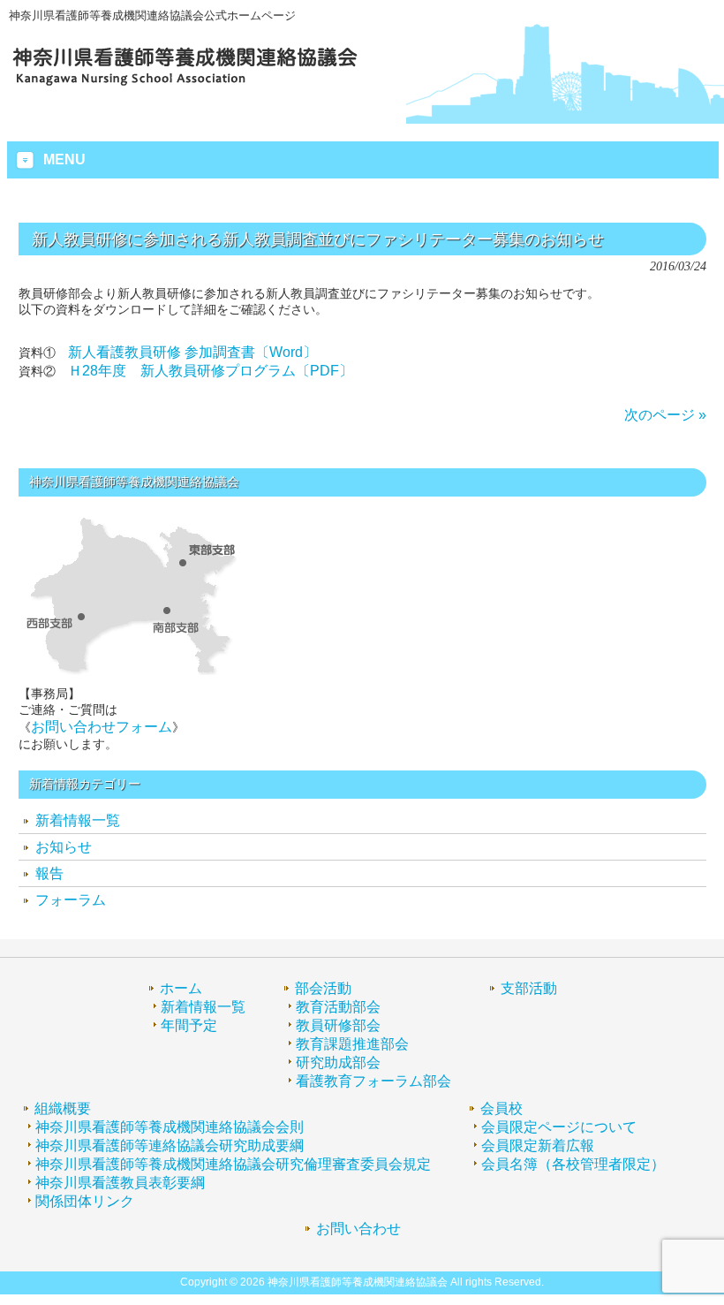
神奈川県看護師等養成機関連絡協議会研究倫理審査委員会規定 (233, 1164)
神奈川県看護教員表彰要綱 (120, 1182)
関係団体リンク (84, 1201)
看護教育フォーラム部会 (373, 1081)
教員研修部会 (338, 1025)
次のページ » (665, 414)
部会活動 (323, 988)
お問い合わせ (358, 1228)
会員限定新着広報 (537, 1145)
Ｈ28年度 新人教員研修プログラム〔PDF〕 (210, 370)
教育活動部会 (338, 1006)
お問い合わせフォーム (101, 726)
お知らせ (63, 846)
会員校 (501, 1108)
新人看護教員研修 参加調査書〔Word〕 (192, 352)
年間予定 (189, 1025)
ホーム (181, 988)
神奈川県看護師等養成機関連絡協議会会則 (169, 1126)
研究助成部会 (338, 1062)
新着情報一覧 (77, 820)
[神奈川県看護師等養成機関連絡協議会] (185, 85)
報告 (49, 873)
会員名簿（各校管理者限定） (573, 1164)
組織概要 (62, 1108)
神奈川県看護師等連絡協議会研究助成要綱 (169, 1145)
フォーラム (70, 899)
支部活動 (529, 988)
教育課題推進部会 (352, 1043)
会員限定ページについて (559, 1126)
